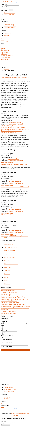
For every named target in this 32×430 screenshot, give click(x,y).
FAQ (2, 38)
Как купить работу (9, 27)
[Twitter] (4, 18)
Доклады (6, 260)
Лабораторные (5, 57)
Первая (3, 236)
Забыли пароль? (9, 15)
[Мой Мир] (6, 237)
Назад (7, 236)
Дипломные (4, 52)
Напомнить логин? (9, 13)
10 (16, 236)
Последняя (24, 236)
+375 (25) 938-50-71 (6, 42)
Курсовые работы (9, 244)
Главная (6, 69)
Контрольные (5, 50)
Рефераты (4, 54)
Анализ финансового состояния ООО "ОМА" (14, 164)
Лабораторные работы (11, 264)
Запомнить (4, 11)
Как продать (7, 33)
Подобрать (15, 350)
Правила (6, 35)
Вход (2, 1)
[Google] (2, 8)
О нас (2, 40)
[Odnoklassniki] (1, 8)
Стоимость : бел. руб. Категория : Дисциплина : (13, 292)
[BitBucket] (6, 18)
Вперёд (19, 236)
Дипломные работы (9, 250)
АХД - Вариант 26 (6, 215)
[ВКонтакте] (1, 237)
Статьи (6, 277)
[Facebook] (1, 18)
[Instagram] (2, 18)
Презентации (7, 267)
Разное (6, 280)
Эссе (2, 61)
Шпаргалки (4, 59)
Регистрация (8, 1)
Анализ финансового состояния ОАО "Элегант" (15, 187)
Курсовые (4, 49)
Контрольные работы (10, 247)
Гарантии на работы (10, 26)
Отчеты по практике (7, 55)
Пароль (3, 6)
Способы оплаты (9, 24)
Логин (2, 4)
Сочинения (7, 274)
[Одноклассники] (5, 237)
